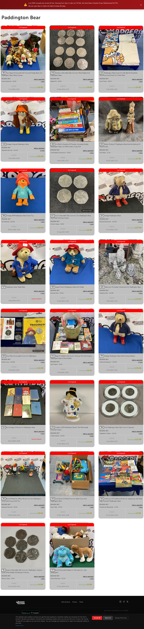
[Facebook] (124, 602)
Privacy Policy (20, 625)
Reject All (108, 618)
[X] (127, 602)
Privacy (74, 602)
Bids (42, 81)
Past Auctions (65, 602)
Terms (81, 602)
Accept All (97, 618)
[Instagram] (120, 602)
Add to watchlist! (39, 79)
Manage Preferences (121, 618)
